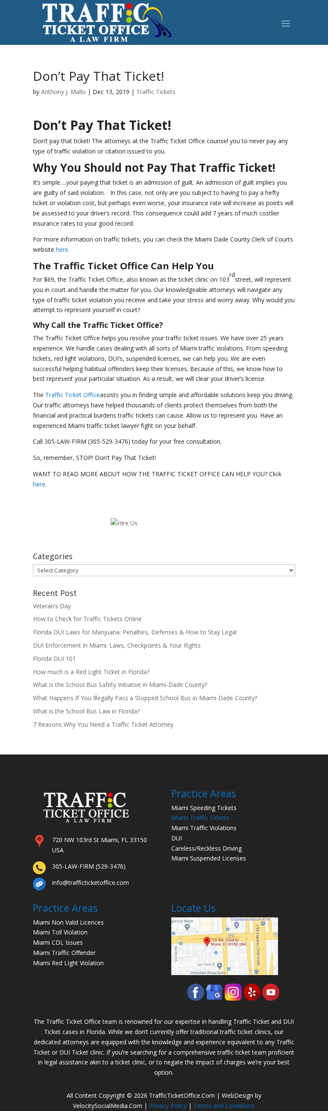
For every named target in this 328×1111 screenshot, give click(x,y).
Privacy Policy (168, 1106)
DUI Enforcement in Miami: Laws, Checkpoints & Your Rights (117, 645)
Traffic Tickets (156, 92)
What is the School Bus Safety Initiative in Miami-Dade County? (120, 685)
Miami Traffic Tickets (200, 817)
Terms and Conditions (224, 1106)
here (62, 249)
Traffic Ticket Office (121, 325)
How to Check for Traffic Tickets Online (87, 619)
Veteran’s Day (52, 606)
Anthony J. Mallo (63, 92)
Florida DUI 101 (54, 658)
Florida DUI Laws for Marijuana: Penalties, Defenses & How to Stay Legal (135, 632)
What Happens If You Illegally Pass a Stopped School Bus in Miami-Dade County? (145, 698)
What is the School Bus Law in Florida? (86, 711)
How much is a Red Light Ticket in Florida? (91, 672)
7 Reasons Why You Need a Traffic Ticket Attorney (103, 724)
